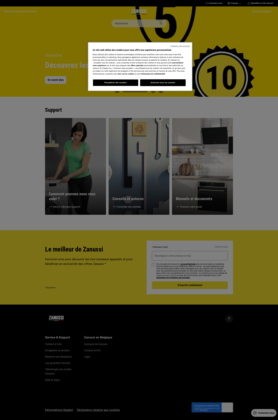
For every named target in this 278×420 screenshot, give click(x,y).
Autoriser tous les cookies (163, 83)
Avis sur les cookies (126, 74)
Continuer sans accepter (180, 46)
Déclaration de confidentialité (153, 74)
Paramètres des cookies (115, 83)
